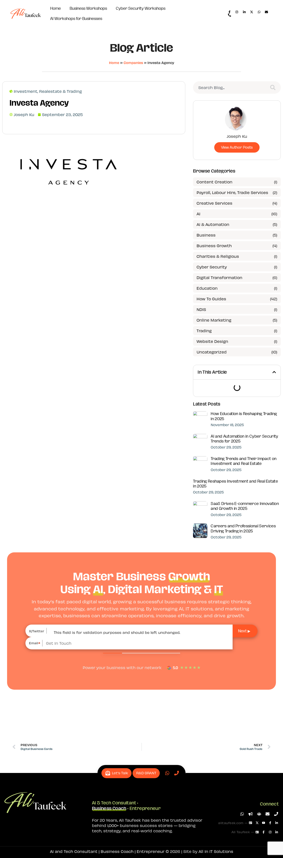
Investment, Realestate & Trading (48, 91)
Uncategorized (212, 351)
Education (207, 288)
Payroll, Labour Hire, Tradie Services (232, 192)
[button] (274, 372)
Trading (204, 330)
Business (206, 235)
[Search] (274, 87)
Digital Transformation (219, 277)
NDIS (201, 309)
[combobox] (229, 87)
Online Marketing (214, 320)
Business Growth (214, 245)
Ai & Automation (213, 224)
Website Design (212, 341)
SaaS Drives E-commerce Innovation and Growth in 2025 (245, 506)
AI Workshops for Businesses (76, 18)
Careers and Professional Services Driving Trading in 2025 (243, 528)
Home (55, 8)
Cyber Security (212, 266)
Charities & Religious (218, 256)
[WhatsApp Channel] (250, 814)
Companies (133, 62)
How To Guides (211, 298)
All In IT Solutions (216, 851)
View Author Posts (237, 147)
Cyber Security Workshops (140, 8)
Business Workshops (88, 8)
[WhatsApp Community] (259, 814)
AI (198, 213)
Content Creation (214, 181)
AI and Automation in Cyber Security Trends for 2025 (244, 439)
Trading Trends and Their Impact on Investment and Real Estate (243, 461)
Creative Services (214, 203)
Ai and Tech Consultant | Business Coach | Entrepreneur (107, 851)
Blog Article (141, 47)
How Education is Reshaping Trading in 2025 (244, 416)
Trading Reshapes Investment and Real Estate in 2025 (235, 484)
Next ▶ (244, 631)
